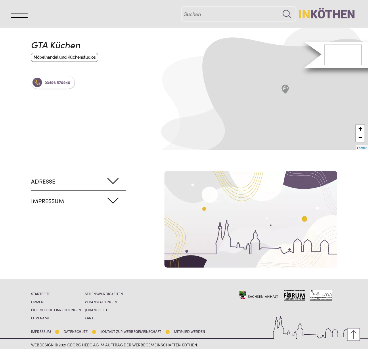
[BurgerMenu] (19, 14)
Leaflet (362, 147)
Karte (90, 317)
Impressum (41, 331)
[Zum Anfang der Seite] (353, 334)
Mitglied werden (189, 331)
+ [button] (360, 128)
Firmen (37, 301)
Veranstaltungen (101, 301)
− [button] (360, 137)
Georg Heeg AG (83, 345)
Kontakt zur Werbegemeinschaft (130, 331)
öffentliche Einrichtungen (56, 309)
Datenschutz (76, 331)
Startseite (40, 293)
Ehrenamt (40, 317)
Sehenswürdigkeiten (104, 293)
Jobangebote (97, 309)
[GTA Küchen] (285, 89)
